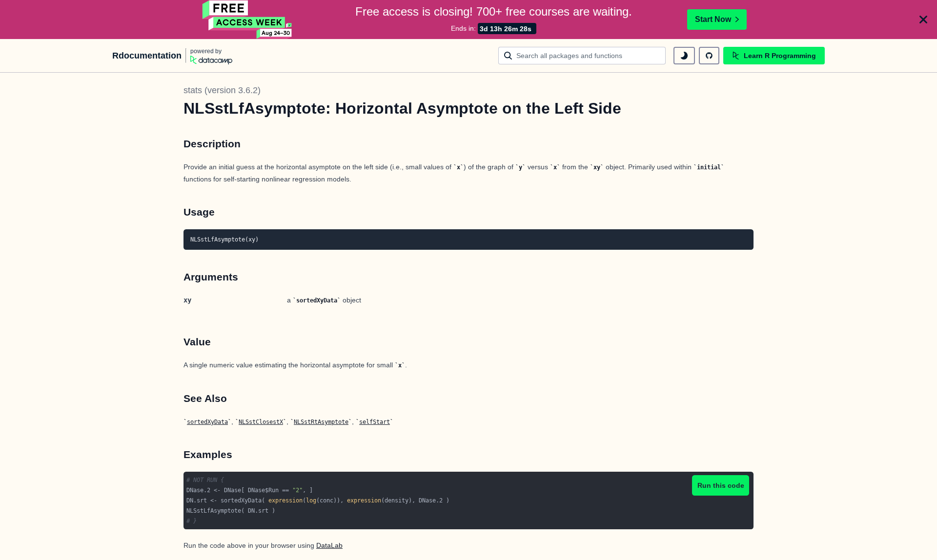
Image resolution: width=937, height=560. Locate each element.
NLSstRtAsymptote (321, 422)
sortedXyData (207, 422)
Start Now (713, 19)
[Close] (923, 19)
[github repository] (709, 55)
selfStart (374, 422)
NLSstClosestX (261, 422)
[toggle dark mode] (684, 55)
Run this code (720, 485)
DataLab (329, 545)
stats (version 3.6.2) (222, 90)
